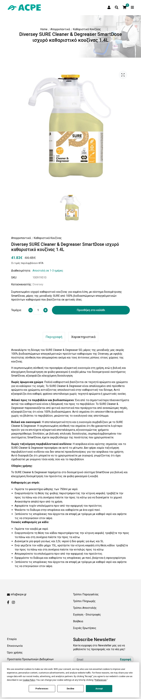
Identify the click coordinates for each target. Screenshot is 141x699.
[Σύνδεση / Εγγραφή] (109, 7)
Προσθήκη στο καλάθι (91, 310)
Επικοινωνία (15, 645)
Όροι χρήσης (15, 652)
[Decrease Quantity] (30, 310)
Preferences (41, 688)
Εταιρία (12, 639)
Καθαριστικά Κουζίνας (87, 29)
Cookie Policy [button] (29, 680)
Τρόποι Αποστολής (85, 607)
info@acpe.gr (18, 594)
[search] (116, 7)
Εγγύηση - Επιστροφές (87, 614)
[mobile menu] (132, 7)
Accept (99, 688)
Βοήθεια (78, 621)
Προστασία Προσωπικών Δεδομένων (30, 659)
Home (43, 29)
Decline (70, 688)
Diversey (37, 284)
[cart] (125, 7)
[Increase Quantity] (45, 310)
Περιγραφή (54, 337)
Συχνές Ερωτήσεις (84, 628)
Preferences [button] (100, 680)
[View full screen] (123, 75)
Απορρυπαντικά (60, 29)
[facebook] (8, 602)
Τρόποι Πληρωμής (84, 601)
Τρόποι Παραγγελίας (86, 594)
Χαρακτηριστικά (83, 337)
